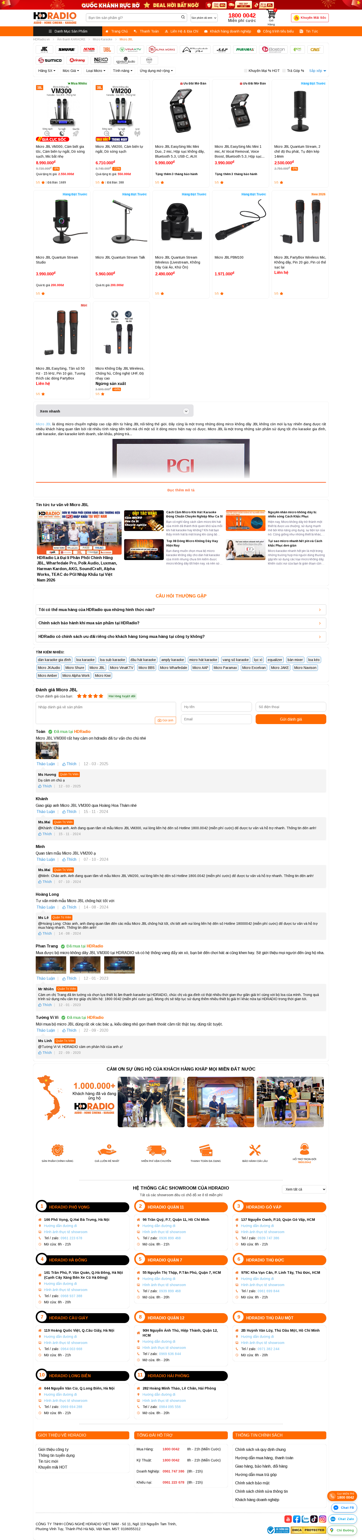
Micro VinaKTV (121, 668)
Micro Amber (47, 676)
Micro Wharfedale (173, 668)
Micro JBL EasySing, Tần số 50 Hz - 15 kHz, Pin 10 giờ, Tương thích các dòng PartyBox (60, 373)
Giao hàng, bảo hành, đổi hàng (261, 1466)
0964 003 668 (71, 1349)
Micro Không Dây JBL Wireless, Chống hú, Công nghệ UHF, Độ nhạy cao (120, 373)
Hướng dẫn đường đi (60, 1226)
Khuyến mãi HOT (52, 1467)
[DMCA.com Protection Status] (308, 1530)
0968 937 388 (71, 1296)
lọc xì (258, 660)
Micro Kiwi (103, 676)
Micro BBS (147, 668)
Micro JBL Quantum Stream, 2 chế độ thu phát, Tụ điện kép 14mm (297, 151)
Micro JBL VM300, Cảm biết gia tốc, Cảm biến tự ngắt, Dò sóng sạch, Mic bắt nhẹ (60, 151)
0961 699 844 (268, 1291)
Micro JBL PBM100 (229, 257)
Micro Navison (305, 668)
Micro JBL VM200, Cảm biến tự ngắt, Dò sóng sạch (119, 149)
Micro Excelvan (254, 668)
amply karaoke (172, 660)
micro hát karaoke (203, 660)
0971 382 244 (268, 1349)
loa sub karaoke (112, 660)
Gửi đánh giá (291, 719)
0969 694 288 (71, 1407)
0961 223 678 (71, 1238)
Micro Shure (75, 668)
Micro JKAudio (49, 668)
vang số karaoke (236, 660)
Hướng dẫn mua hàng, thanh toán (264, 1458)
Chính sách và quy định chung (260, 1449)
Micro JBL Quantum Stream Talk (120, 257)
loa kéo (314, 660)
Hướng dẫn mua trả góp (256, 1475)
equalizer (275, 660)
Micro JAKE (280, 668)
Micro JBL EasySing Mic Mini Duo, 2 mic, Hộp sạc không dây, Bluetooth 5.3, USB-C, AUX (180, 151)
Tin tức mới (48, 1461)
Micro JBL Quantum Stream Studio (57, 259)
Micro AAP (200, 668)
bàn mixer (295, 660)
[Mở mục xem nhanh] (186, 411)
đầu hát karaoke (143, 660)
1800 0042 (171, 1449)
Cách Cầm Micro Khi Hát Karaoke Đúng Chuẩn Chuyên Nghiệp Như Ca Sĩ (194, 514)
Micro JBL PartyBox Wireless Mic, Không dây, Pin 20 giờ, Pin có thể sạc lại (300, 262)
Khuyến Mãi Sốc (313, 17)
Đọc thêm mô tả (181, 490)
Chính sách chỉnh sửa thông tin (261, 1491)
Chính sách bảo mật (252, 1483)
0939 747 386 (268, 1238)
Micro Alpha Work (76, 676)
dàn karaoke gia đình (54, 660)
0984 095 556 (170, 1407)
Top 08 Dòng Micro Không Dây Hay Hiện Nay (192, 543)
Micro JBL (43, 424)
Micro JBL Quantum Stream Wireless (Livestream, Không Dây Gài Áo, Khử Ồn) (177, 262)
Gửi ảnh (167, 720)
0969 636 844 (170, 1354)
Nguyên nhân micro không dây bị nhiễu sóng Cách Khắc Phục (292, 514)
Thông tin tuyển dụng (56, 1455)
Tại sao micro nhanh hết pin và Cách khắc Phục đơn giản (295, 543)
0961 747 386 (173, 1471)
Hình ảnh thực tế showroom (65, 1232)
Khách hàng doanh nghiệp (257, 1500)
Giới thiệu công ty (53, 1449)
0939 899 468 (170, 1291)
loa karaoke (85, 660)
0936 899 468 (170, 1238)
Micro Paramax (225, 668)
